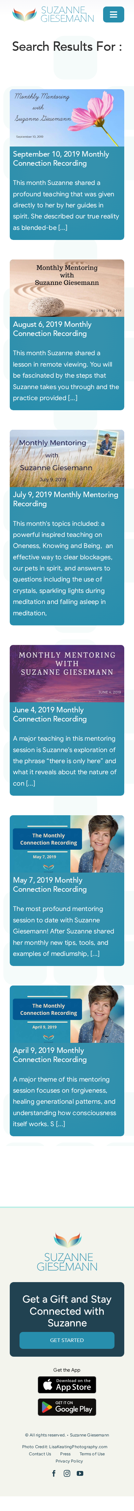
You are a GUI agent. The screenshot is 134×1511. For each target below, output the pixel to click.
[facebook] (54, 1473)
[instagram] (67, 1473)
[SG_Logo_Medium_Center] (67, 1232)
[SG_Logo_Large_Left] (53, 8)
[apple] (67, 1379)
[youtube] (80, 1473)
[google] (67, 1401)
